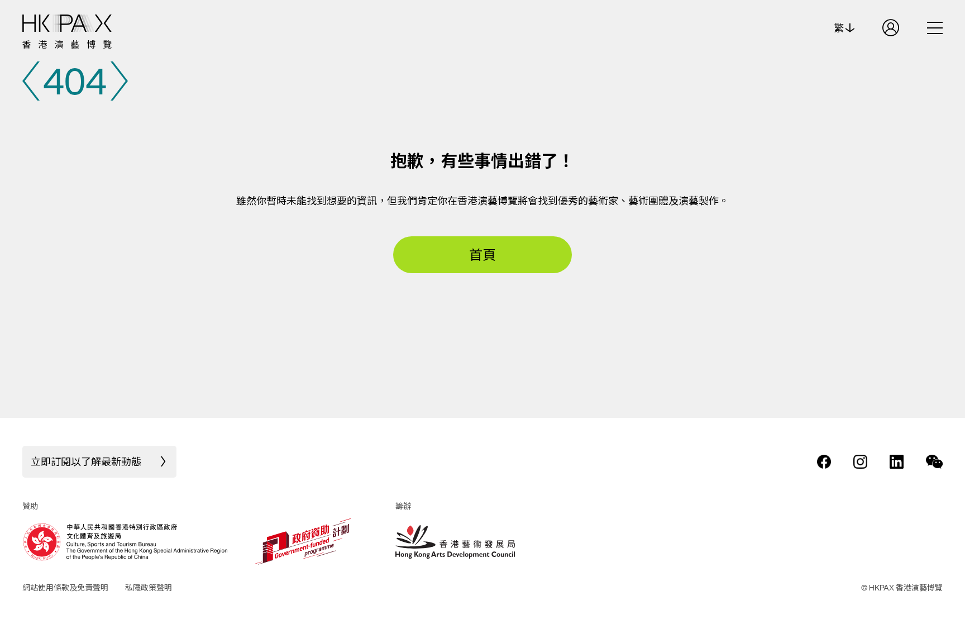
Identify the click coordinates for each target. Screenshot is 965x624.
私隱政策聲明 (148, 587)
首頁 (482, 255)
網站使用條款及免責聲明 (65, 587)
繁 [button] (839, 28)
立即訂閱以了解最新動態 (86, 461)
